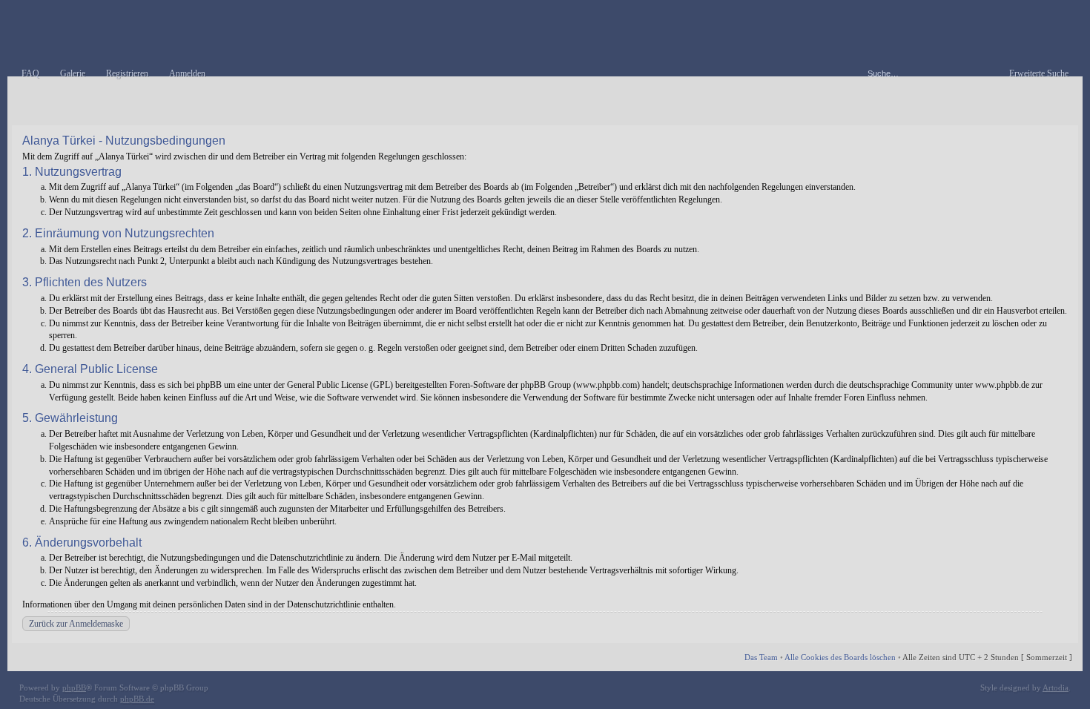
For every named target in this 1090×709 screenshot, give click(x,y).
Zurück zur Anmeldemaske (76, 624)
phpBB (74, 687)
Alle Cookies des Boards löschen (840, 657)
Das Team (761, 657)
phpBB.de (137, 698)
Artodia (1055, 687)
